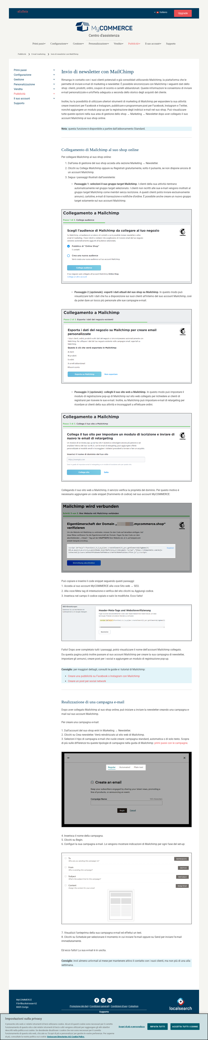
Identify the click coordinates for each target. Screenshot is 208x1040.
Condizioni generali (99, 1006)
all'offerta (23, 11)
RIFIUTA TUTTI (157, 1026)
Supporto (171, 43)
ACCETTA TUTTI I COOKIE (185, 1026)
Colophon (133, 1006)
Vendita (118, 43)
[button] (183, 13)
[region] (104, 1027)
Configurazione (58, 43)
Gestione (77, 43)
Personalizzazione (98, 43)
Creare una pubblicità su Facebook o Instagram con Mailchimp (104, 676)
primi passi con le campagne (170, 743)
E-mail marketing (38, 54)
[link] (39, 43)
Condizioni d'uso (119, 1006)
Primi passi (38, 43)
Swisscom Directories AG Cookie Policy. (66, 1036)
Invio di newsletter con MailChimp (64, 54)
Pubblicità (133, 43)
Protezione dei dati (79, 1006)
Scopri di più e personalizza (132, 1026)
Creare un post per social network (87, 681)
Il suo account (152, 43)
